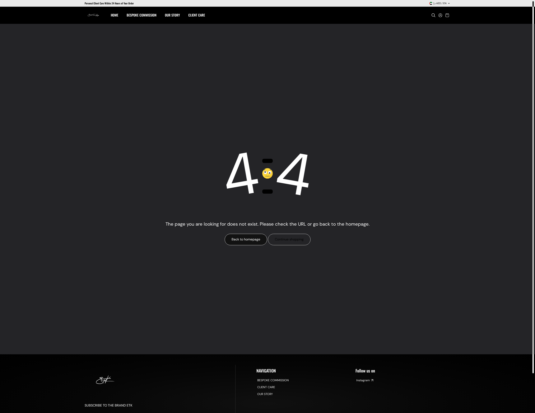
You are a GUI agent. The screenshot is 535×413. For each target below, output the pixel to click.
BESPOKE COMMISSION (273, 380)
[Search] (433, 15)
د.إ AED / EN (439, 3)
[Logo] (93, 15)
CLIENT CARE (266, 387)
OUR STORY (265, 394)
